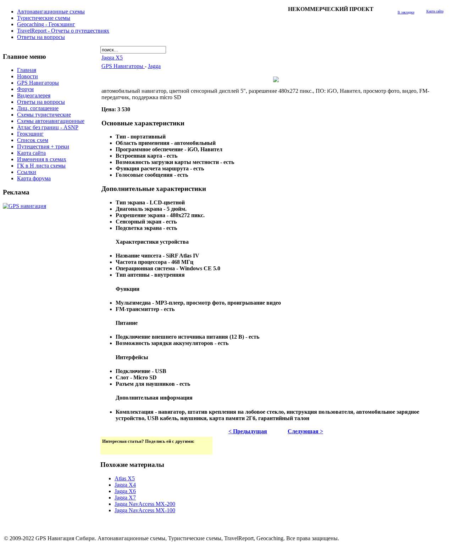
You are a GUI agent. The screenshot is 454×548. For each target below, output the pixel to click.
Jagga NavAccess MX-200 (145, 504)
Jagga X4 (125, 485)
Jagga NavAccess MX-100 (145, 510)
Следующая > (305, 431)
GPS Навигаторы (123, 66)
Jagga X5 (112, 58)
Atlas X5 (125, 478)
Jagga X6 (125, 491)
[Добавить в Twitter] (108, 448)
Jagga (154, 66)
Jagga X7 (125, 498)
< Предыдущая (247, 431)
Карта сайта (434, 11)
